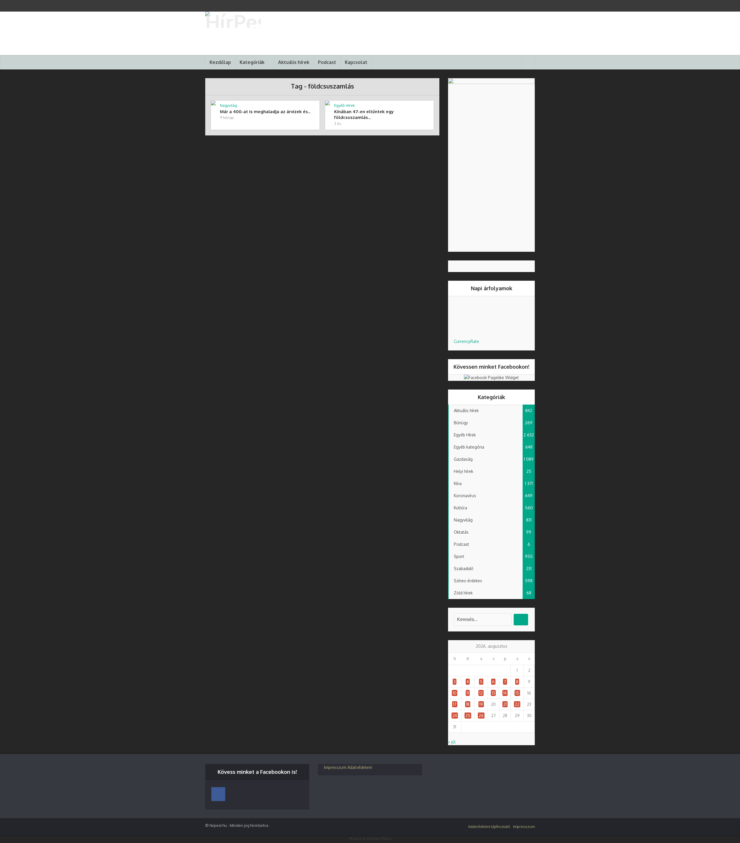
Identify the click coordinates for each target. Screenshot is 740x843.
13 (493, 692)
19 (481, 704)
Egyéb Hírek (344, 105)
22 (517, 704)
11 (468, 692)
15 (517, 692)
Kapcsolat (356, 62)
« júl (452, 741)
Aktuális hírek (293, 62)
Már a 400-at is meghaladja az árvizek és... (265, 111)
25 (467, 715)
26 (481, 715)
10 (454, 692)
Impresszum (335, 767)
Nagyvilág (228, 105)
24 (454, 715)
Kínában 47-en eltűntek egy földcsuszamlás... (364, 114)
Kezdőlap (220, 62)
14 (505, 692)
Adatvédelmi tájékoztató (489, 826)
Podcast (327, 62)
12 (481, 692)
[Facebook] (218, 794)
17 (454, 704)
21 (505, 704)
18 (467, 704)
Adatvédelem (359, 767)
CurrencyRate (466, 341)
